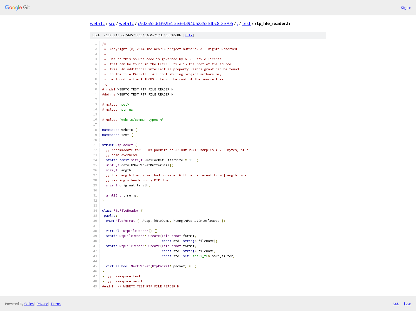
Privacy (42, 303)
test (246, 23)
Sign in (406, 7)
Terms (56, 303)
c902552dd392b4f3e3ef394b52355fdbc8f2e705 (185, 23)
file (189, 35)
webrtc (97, 23)
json (407, 303)
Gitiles (29, 303)
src (112, 23)
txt (396, 303)
